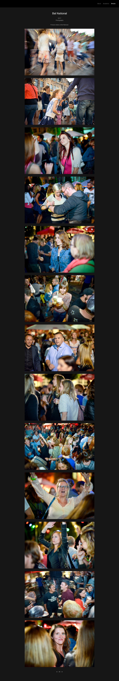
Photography (59, 20)
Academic (106, 3)
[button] (59, 52)
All (59, 672)
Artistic (113, 3)
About (99, 3)
